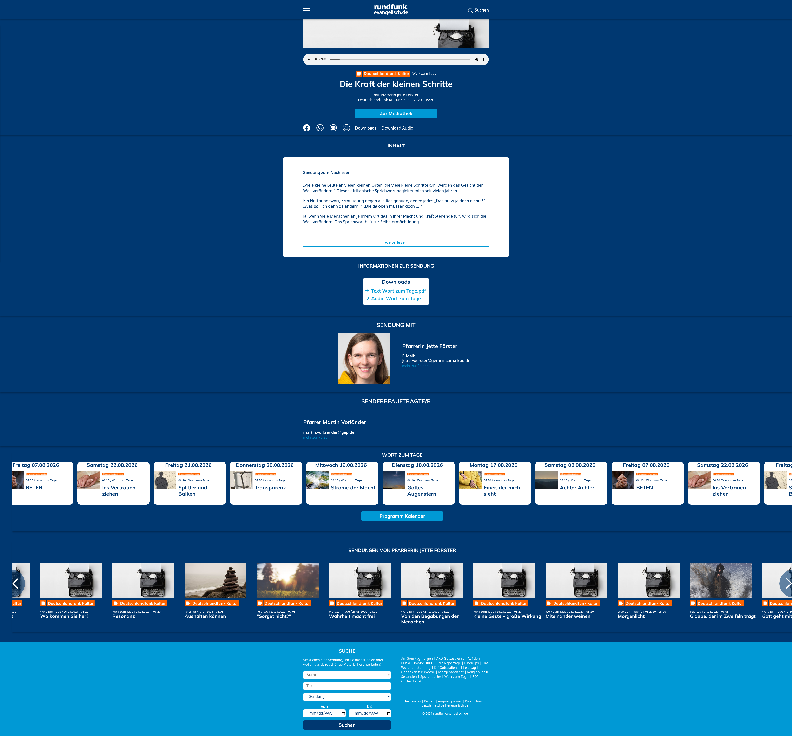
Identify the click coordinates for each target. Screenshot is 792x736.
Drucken (346, 127)
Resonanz (123, 616)
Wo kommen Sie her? (64, 616)
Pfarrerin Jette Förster (399, 95)
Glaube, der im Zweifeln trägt (723, 616)
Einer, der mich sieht (502, 490)
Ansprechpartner (450, 701)
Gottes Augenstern (421, 490)
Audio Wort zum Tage (396, 298)
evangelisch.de (457, 705)
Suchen (482, 10)
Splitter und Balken (192, 490)
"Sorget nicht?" (274, 616)
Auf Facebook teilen (306, 127)
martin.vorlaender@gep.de (328, 432)
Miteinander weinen (568, 616)
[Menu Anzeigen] (306, 10)
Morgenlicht (631, 616)
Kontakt (429, 701)
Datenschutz (473, 701)
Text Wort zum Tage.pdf (398, 291)
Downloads (366, 128)
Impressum (413, 701)
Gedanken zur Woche (418, 672)
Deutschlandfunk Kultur (379, 100)
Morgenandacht (451, 672)
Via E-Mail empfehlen (333, 127)
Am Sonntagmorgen (417, 658)
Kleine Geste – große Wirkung (507, 616)
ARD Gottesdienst (450, 658)
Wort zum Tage (424, 73)
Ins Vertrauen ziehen (119, 490)
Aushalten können (205, 616)
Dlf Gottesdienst (447, 667)
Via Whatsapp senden (320, 127)
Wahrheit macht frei (352, 616)
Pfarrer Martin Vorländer (334, 422)
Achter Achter (577, 487)
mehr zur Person (415, 365)
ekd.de (439, 705)
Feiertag (190, 612)
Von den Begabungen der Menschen (430, 619)
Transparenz (270, 487)
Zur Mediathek (396, 113)
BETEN (34, 487)
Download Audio (397, 128)
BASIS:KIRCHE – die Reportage (437, 663)
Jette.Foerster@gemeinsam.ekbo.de (436, 361)
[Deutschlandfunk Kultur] (383, 74)
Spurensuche (430, 676)
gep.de (426, 705)
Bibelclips (471, 663)
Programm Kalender (402, 516)
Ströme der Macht (353, 487)
